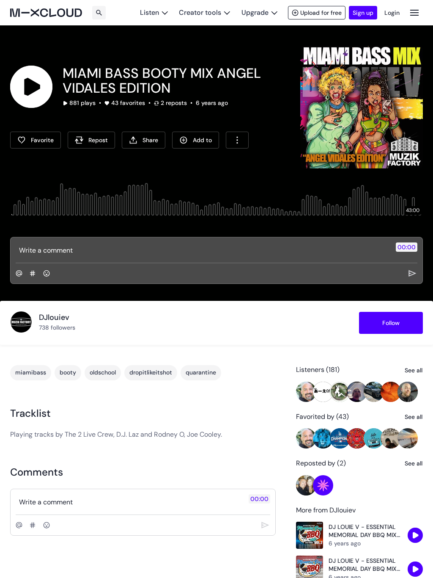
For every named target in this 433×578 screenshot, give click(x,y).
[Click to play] (31, 87)
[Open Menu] (414, 12)
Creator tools (200, 12)
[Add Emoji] (46, 273)
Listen (149, 12)
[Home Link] (46, 12)
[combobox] (237, 140)
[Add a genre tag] (32, 273)
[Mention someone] (19, 273)
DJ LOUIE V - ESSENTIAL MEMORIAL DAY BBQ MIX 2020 (363, 565)
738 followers (57, 327)
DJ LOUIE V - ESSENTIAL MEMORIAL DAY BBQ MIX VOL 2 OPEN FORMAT (363, 531)
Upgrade (255, 12)
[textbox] (202, 250)
